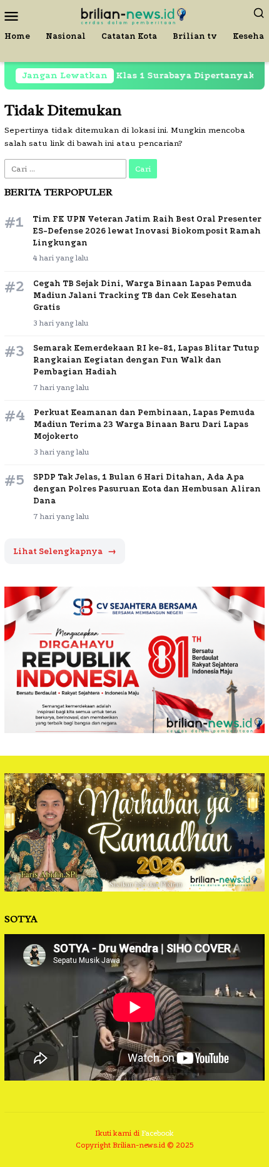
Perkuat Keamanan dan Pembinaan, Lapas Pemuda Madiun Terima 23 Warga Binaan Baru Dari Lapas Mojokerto (144, 424)
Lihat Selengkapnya (64, 551)
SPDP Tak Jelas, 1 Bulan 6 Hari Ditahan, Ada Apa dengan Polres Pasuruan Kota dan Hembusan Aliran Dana (147, 488)
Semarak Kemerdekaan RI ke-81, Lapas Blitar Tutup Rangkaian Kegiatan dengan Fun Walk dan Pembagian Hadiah (146, 359)
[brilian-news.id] (134, 14)
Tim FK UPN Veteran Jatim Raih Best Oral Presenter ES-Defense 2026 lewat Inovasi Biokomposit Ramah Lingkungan (147, 230)
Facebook (157, 1133)
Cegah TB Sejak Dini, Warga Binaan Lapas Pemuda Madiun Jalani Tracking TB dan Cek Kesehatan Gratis (142, 295)
